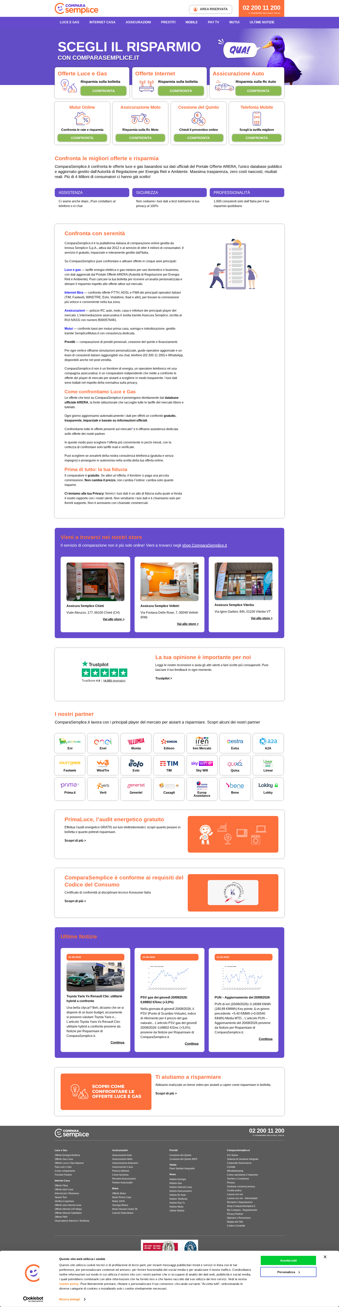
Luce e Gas (69, 22)
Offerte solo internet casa (68, 1205)
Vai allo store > (113, 619)
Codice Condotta (236, 1225)
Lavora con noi (235, 1194)
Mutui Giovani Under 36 (125, 1209)
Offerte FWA (61, 1217)
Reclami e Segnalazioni (239, 1202)
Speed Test (61, 1197)
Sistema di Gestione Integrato (242, 1159)
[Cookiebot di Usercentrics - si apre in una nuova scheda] (33, 1299)
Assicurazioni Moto (122, 1159)
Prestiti (168, 22)
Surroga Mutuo (120, 1205)
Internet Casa (62, 1180)
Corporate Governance (239, 1163)
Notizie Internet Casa (181, 1187)
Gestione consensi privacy (241, 1186)
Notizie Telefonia (178, 1199)
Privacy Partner (235, 1214)
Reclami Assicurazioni (124, 1178)
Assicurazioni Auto (122, 1155)
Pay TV (213, 22)
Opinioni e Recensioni (239, 1218)
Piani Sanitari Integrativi (182, 1168)
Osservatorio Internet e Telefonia (72, 1220)
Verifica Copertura (64, 1201)
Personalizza (286, 1272)
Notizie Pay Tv (177, 1202)
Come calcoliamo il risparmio (242, 1174)
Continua (117, 1042)
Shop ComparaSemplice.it (241, 1206)
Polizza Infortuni (120, 1171)
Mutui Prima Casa (121, 1197)
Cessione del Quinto (180, 1155)
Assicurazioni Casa (122, 1167)
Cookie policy (234, 1190)
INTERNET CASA (102, 22)
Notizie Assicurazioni (181, 1191)
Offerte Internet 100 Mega (68, 1209)
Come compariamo (65, 1171)
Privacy (231, 1182)
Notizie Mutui (176, 1206)
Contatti (231, 1167)
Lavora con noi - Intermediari (242, 1198)
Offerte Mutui (119, 1193)
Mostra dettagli (69, 1299)
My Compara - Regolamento (242, 1210)
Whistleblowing (235, 1171)
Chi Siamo (232, 1155)
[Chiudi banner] (325, 1256)
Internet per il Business (67, 1193)
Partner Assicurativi (122, 1182)
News (173, 1174)
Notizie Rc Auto (178, 1195)
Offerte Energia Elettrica (67, 1155)
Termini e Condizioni (238, 1178)
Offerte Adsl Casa (64, 1189)
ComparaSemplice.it (238, 1150)
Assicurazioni (138, 22)
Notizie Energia (178, 1179)
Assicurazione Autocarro (125, 1163)
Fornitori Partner (63, 1174)
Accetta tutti (288, 1260)
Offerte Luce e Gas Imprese (69, 1163)
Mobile (192, 22)
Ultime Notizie (262, 22)
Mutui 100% (118, 1201)
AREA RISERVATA (213, 9)
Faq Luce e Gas (63, 1167)
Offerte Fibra (61, 1185)
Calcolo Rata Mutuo (122, 1213)
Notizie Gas (176, 1183)
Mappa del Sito (235, 1221)
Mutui (234, 22)
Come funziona (120, 1174)
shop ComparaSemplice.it (204, 545)
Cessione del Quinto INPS (183, 1159)
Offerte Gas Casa (64, 1159)
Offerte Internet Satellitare (68, 1213)
